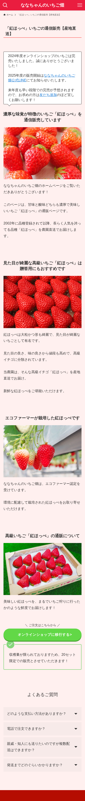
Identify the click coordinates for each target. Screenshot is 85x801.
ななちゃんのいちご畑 (42, 5)
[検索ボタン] (5, 5)
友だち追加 (48, 95)
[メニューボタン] (80, 5)
